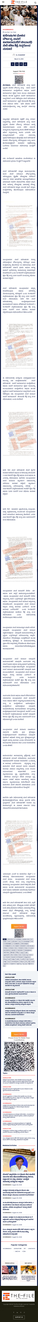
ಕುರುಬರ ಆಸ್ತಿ (25, 954)
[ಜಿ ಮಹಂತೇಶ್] (14, 55)
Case (9, 941)
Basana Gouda (26, 939)
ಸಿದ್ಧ (23, 963)
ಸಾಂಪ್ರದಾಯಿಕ (12, 963)
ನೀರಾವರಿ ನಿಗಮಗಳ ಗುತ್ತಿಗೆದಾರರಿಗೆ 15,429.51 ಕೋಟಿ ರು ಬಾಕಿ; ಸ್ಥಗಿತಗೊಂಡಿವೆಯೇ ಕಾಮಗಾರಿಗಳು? (20, 993)
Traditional (6, 952)
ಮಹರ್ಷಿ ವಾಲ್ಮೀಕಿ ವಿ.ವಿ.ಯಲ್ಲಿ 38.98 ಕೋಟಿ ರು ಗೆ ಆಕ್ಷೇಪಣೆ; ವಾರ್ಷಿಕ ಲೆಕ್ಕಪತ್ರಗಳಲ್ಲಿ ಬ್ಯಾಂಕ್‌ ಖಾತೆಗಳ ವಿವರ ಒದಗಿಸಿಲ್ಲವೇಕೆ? (18, 1124)
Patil (16, 948)
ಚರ (4, 957)
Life (13, 945)
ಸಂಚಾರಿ (32, 961)
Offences (11, 948)
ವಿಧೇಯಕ (22, 961)
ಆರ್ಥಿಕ (26, 952)
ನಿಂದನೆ (9, 959)
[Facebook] (12, 64)
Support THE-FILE (19, 71)
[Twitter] (17, 64)
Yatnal (17, 952)
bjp (32, 939)
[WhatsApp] (25, 64)
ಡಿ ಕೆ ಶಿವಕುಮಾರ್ (20, 957)
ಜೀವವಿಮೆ (8, 957)
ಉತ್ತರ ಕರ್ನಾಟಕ (6, 954)
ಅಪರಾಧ (22, 952)
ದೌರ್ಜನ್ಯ (4, 959)
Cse (20, 941)
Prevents (21, 948)
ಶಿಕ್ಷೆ (29, 961)
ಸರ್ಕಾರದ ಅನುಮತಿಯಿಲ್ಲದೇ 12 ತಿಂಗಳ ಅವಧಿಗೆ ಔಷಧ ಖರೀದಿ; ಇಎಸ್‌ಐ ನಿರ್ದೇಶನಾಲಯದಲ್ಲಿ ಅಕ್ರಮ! (28, 1278)
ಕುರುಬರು (31, 954)
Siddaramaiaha (27, 950)
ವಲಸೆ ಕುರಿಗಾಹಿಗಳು (15, 961)
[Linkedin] (17, 1312)
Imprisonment (24, 943)
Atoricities (10, 939)
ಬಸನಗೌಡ (23, 959)
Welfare (13, 952)
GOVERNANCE (8, 29)
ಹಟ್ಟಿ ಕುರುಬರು (30, 963)
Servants (13, 950)
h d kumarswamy (7, 943)
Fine (32, 941)
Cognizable (14, 941)
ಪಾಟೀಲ (18, 959)
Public (26, 948)
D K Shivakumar (25, 941)
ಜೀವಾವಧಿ (13, 957)
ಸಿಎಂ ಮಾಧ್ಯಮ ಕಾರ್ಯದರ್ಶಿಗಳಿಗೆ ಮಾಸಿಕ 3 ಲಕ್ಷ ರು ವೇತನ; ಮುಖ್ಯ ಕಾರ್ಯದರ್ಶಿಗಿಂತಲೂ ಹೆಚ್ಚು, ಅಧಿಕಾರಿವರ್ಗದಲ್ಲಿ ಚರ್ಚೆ (19, 1139)
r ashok (31, 948)
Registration (6, 950)
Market (17, 945)
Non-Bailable (30, 945)
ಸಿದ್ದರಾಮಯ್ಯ (19, 963)
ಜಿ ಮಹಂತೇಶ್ (21, 55)
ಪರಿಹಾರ (13, 959)
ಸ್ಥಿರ (26, 963)
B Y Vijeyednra (17, 939)
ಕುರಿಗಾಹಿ (16, 954)
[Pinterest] (21, 64)
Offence (5, 948)
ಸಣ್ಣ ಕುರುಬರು (6, 963)
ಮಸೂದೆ (31, 959)
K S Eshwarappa (7, 945)
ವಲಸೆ (9, 961)
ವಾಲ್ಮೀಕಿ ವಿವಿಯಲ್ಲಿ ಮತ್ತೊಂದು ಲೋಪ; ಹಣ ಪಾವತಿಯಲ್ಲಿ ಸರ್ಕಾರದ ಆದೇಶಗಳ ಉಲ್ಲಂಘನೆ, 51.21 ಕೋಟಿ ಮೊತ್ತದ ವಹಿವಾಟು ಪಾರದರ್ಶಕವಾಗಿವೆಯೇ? (20, 1013)
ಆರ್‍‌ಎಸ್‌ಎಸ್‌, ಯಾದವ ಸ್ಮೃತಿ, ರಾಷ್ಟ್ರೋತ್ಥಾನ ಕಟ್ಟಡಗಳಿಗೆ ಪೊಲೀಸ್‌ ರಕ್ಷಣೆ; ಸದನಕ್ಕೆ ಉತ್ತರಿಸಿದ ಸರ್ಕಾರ (9, 1278)
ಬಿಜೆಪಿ (27, 959)
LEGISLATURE (9, 977)
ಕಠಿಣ (12, 954)
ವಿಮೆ (26, 961)
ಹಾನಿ (4, 965)
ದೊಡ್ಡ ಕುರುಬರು (27, 957)
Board (4, 941)
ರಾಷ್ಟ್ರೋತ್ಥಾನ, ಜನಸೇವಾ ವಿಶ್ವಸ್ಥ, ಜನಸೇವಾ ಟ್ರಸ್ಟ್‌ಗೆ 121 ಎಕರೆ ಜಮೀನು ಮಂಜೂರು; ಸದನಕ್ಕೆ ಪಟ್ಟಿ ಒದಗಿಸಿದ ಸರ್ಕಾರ (17, 1131)
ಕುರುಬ (20, 954)
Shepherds (20, 950)
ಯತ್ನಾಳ (4, 961)
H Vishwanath (16, 943)
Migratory (23, 945)
